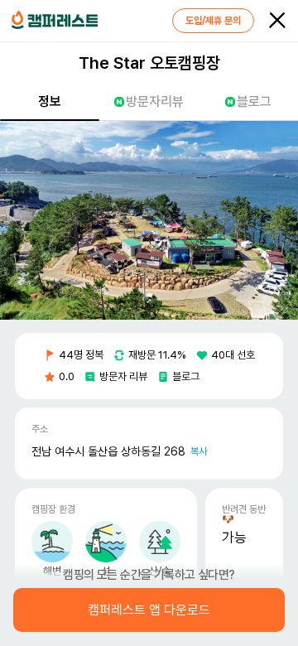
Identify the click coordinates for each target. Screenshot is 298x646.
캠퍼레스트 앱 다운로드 (149, 610)
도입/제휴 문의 (213, 21)
